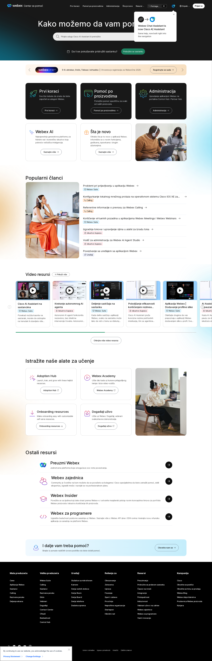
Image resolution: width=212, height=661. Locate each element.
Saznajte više (50, 152)
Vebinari (43, 601)
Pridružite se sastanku (133, 51)
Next (188, 71)
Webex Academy (105, 390)
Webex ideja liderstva (186, 597)
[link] (134, 185)
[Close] (69, 649)
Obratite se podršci (185, 585)
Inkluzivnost (142, 601)
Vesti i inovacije (144, 618)
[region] (36, 653)
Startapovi (109, 610)
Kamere (74, 585)
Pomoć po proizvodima (104, 110)
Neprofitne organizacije (115, 605)
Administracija (159, 110)
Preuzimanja (142, 580)
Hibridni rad (110, 614)
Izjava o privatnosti (103, 650)
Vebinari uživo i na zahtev (148, 605)
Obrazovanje (110, 580)
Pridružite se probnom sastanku (151, 585)
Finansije (108, 593)
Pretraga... (155, 6)
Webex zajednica (144, 610)
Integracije (142, 593)
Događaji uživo (105, 426)
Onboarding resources (49, 426)
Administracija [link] (112, 6)
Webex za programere (146, 614)
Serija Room (76, 593)
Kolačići (115, 650)
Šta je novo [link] (128, 6)
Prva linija (109, 601)
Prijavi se (199, 6)
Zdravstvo (109, 585)
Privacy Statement (11, 656)
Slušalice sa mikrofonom (81, 580)
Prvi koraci (50, 110)
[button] (173, 6)
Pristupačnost (143, 597)
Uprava (108, 589)
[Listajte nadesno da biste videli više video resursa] (202, 307)
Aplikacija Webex (17, 585)
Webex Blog (182, 593)
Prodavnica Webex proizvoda (189, 601)
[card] (33, 304)
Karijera (180, 605)
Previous (23, 71)
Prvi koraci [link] (75, 6)
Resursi (139, 6)
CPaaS (43, 614)
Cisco (179, 580)
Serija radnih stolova (80, 589)
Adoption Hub (49, 390)
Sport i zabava (111, 597)
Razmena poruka (17, 597)
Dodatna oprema (78, 605)
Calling (13, 593)
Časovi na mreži (144, 589)
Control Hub (45, 622)
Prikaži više (62, 274)
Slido (42, 597)
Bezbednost (45, 618)
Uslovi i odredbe (88, 650)
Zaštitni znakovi (126, 650)
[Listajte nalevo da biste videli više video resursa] (9, 307)
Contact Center (46, 610)
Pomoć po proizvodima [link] (93, 6)
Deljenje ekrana (16, 601)
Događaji (44, 605)
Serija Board (76, 597)
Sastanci (13, 589)
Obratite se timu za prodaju (189, 589)
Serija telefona (77, 601)
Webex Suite (45, 580)
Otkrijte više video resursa (106, 340)
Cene (12, 580)
